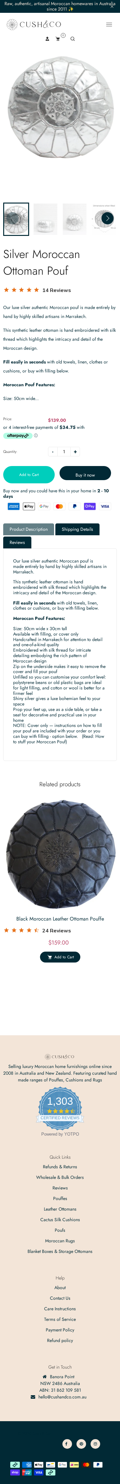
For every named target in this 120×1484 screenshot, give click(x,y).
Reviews (17, 542)
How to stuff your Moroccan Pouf (58, 739)
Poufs (60, 1230)
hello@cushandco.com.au (62, 1397)
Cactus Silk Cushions (60, 1219)
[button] (107, 218)
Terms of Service (60, 1319)
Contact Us (60, 1298)
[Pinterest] (81, 1444)
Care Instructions (60, 1308)
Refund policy (60, 1340)
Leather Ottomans (60, 1209)
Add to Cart (64, 957)
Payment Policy (60, 1330)
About (60, 1287)
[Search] (72, 39)
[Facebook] (67, 1444)
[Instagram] (95, 1444)
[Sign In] (47, 39)
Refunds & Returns (60, 1166)
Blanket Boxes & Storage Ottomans (60, 1251)
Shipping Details (77, 529)
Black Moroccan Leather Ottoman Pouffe (60, 918)
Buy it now (85, 475)
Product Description (29, 529)
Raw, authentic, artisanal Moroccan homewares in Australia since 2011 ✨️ (60, 6)
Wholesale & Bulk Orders (60, 1177)
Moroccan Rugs (60, 1241)
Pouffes (60, 1198)
